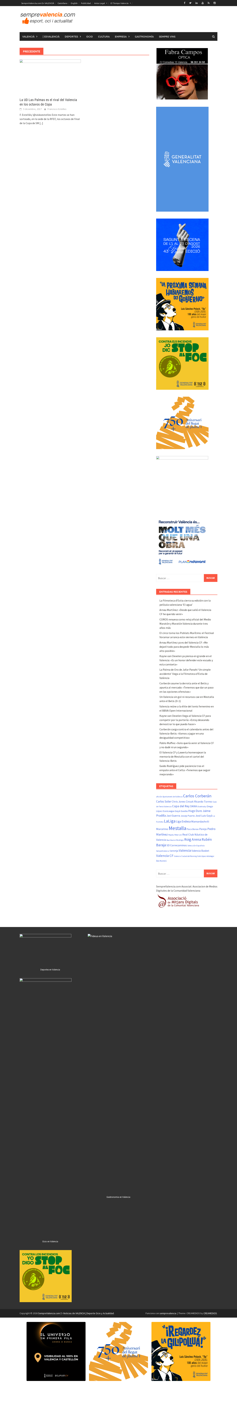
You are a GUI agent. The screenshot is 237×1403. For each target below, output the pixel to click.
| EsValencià (51, 36)
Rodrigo (180, 840)
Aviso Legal (99, 3)
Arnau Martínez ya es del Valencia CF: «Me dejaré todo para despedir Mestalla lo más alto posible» (184, 647)
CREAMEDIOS (210, 1313)
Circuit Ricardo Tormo (199, 801)
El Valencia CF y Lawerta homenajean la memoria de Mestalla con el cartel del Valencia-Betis (182, 756)
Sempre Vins (167, 36)
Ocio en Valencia (50, 1241)
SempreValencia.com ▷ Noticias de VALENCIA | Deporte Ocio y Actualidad (76, 1313)
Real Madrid (171, 840)
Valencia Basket (200, 850)
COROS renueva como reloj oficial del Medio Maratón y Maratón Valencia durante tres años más (185, 623)
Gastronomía (144, 36)
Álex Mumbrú (161, 861)
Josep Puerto (188, 815)
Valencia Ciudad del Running (185, 856)
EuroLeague (168, 811)
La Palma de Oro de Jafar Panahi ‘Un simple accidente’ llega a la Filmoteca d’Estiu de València (185, 674)
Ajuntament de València (173, 796)
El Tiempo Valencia (119, 3)
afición (159, 796)
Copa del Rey (181, 806)
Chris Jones (178, 801)
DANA (193, 806)
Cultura (104, 36)
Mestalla (177, 828)
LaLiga (170, 821)
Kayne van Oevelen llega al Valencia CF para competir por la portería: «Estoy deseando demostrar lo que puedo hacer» (185, 720)
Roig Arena (192, 839)
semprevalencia (168, 1313)
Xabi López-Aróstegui (205, 856)
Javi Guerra (173, 815)
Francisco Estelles (57, 109)
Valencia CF (164, 855)
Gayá (177, 811)
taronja (174, 850)
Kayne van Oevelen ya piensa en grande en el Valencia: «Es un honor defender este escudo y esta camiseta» (186, 660)
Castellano (62, 3)
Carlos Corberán (197, 796)
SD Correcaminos (177, 845)
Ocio (89, 36)
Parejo (203, 829)
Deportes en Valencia (50, 969)
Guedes (184, 811)
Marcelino (162, 829)
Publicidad (86, 3)
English (74, 3)
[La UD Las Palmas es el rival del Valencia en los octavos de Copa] (50, 76)
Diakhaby (201, 806)
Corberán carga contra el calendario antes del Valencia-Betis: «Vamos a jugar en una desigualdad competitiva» (186, 733)
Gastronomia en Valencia (118, 1197)
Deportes (71, 36)
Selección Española (196, 845)
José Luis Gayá (203, 815)
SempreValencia (162, 851)
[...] (41, 123)
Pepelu (171, 835)
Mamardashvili (200, 821)
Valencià (28, 36)
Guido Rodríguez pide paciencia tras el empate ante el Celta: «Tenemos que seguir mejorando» (184, 770)
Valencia (185, 850)
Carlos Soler (163, 801)
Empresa (121, 36)
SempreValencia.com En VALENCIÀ (37, 3)
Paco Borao (193, 829)
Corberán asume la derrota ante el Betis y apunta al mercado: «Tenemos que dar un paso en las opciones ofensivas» (186, 687)
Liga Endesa (183, 821)
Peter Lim (178, 835)
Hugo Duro (195, 811)
